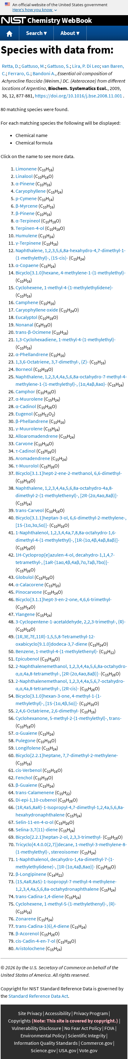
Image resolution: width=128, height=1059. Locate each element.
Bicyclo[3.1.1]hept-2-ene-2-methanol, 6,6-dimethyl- (69, 473)
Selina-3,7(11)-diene (37, 829)
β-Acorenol (27, 933)
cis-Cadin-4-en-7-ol (35, 941)
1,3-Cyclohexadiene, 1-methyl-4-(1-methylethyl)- (66, 339)
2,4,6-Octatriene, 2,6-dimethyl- (47, 711)
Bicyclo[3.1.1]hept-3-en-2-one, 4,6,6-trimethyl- (64, 599)
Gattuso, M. (33, 66)
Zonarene (26, 918)
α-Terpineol (28, 220)
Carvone (24, 443)
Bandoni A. (44, 73)
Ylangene (25, 614)
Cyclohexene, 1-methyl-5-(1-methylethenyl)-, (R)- (66, 904)
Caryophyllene (31, 191)
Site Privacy (30, 1013)
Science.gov (43, 1050)
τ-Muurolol (27, 466)
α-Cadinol (26, 406)
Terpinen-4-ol (30, 228)
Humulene (26, 235)
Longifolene (28, 748)
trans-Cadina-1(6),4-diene (42, 926)
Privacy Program (91, 1013)
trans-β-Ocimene (33, 332)
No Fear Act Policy (82, 1028)
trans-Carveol (30, 510)
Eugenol (24, 414)
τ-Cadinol (25, 451)
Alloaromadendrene (37, 436)
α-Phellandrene (32, 354)
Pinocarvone (29, 592)
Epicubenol (27, 659)
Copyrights (19, 1021)
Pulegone (25, 740)
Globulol (25, 577)
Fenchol (24, 777)
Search (34, 33)
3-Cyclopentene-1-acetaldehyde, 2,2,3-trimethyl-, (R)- (71, 621)
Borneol (24, 369)
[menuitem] (9, 33)
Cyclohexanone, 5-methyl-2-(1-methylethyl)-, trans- (68, 718)
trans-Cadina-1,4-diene (40, 896)
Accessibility (58, 1013)
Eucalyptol (26, 317)
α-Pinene (25, 183)
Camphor (25, 391)
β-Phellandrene (32, 421)
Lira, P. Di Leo (86, 66)
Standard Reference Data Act (38, 996)
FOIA (109, 1028)
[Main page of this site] (9, 33)
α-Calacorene (29, 584)
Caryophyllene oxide (37, 310)
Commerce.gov (96, 1043)
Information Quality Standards (46, 1043)
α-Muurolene (29, 399)
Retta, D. (10, 66)
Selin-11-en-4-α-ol (34, 822)
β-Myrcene (27, 206)
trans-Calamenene (35, 792)
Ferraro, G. (19, 73)
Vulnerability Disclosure (36, 1028)
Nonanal (24, 324)
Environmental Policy (43, 1035)
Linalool (24, 176)
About (68, 33)
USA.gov (67, 1050)
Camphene (27, 302)
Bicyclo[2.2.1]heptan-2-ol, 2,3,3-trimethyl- (59, 837)
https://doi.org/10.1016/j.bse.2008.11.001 (78, 96)
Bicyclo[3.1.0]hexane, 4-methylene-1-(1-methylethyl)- (71, 272)
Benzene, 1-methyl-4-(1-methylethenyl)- (57, 651)
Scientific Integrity (86, 1035)
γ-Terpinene (28, 243)
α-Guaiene (26, 733)
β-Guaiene (26, 785)
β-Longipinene (31, 874)
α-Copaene (27, 265)
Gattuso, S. (58, 66)
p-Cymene (26, 198)
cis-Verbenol (29, 770)
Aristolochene (30, 948)
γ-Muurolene (29, 428)
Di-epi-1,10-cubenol (36, 800)
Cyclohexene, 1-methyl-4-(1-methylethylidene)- (64, 287)
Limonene (26, 169)
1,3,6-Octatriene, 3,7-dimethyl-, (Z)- (52, 362)
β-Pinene (25, 213)
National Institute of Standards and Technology (13, 20)
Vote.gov (88, 1050)
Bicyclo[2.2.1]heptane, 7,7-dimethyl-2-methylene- (67, 755)
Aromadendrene (33, 458)
